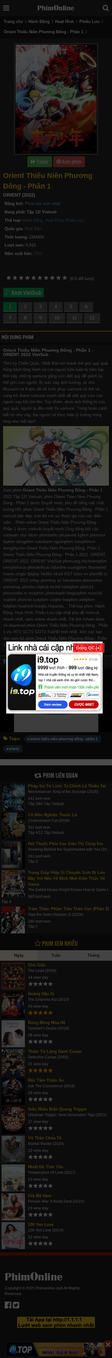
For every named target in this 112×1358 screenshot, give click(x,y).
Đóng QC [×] (88, 647)
